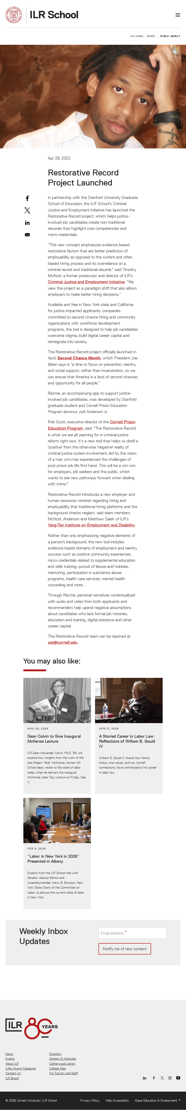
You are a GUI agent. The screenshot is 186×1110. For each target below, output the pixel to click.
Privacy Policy (90, 1100)
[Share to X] (27, 210)
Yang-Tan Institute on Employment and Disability (91, 525)
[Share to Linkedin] (27, 223)
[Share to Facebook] (27, 198)
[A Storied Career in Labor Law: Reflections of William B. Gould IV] (129, 736)
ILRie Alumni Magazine (20, 1068)
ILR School (50, 1100)
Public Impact (170, 36)
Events (10, 1059)
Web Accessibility (117, 1100)
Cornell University (29, 1100)
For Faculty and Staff (63, 1073)
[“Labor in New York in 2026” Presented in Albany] (57, 853)
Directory (55, 1054)
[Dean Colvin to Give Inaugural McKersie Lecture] (57, 736)
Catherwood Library (62, 1064)
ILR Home (137, 36)
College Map (57, 1068)
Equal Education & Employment (156, 1100)
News (151, 36)
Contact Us (13, 1073)
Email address (112, 933)
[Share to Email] (27, 235)
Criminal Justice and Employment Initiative (86, 281)
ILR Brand (12, 1078)
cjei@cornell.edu (62, 642)
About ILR (12, 1064)
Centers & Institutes (62, 1059)
